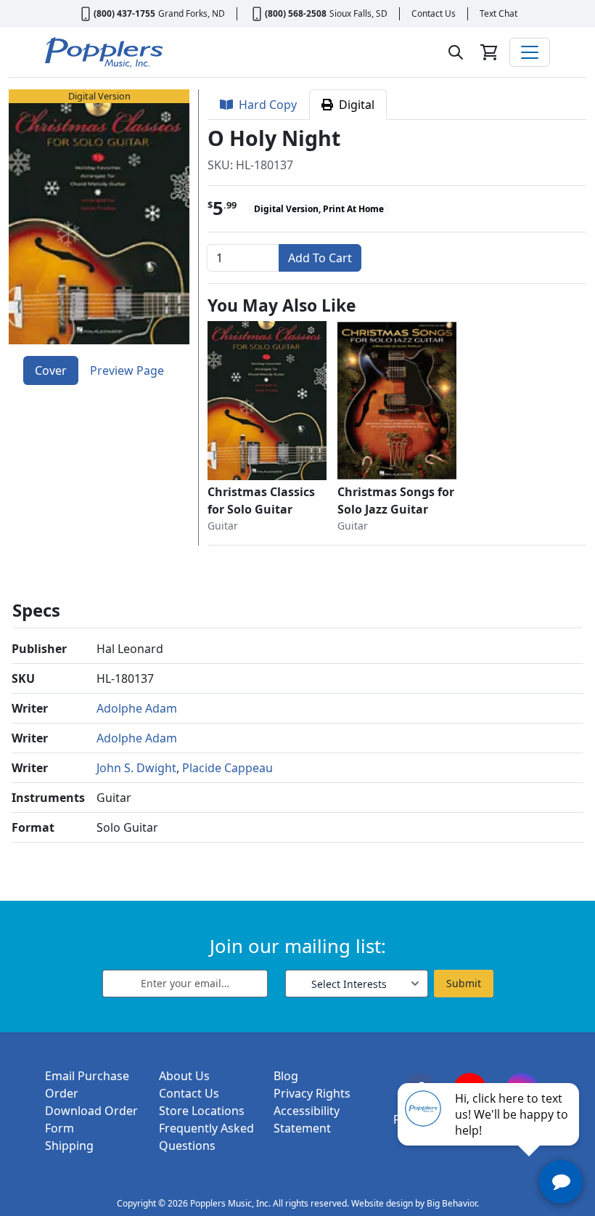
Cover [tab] (51, 370)
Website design (382, 1203)
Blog (286, 1076)
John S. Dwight (136, 768)
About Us (184, 1076)
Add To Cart (320, 258)
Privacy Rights (312, 1093)
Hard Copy (265, 105)
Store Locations (202, 1111)
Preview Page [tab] (127, 370)
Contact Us (433, 13)
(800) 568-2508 (296, 13)
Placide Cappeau (227, 768)
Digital (353, 105)
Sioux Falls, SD (358, 13)
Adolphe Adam (137, 708)
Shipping (69, 1146)
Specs (36, 610)
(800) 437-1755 (124, 13)
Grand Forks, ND (191, 13)
